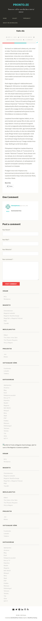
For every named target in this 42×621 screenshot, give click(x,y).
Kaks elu (20, 30)
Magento (6, 405)
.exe (5, 354)
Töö (5, 433)
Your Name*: (6, 230)
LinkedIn (6, 371)
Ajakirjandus (7, 385)
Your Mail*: (5, 240)
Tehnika (6, 431)
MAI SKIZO (7, 408)
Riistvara (6, 423)
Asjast (14, 18)
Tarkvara (6, 428)
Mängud (6, 410)
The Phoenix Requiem (10, 340)
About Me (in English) (9, 22)
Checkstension (8, 310)
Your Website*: (7, 249)
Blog (5, 390)
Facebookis (7, 368)
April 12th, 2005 (24, 205)
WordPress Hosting (32, 617)
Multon (6, 357)
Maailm (6, 403)
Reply (7, 211)
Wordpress (7, 299)
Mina (5, 413)
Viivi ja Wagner (8, 342)
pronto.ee (21, 5)
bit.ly (5, 296)
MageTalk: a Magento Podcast (13, 318)
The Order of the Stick (10, 337)
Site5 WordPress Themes (17, 617)
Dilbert (6, 335)
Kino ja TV (7, 398)
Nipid (5, 415)
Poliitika (6, 420)
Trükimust (25, 18)
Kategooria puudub (14, 39)
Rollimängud (7, 426)
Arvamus (6, 387)
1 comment (29, 39)
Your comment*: (7, 259)
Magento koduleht (9, 313)
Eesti (5, 393)
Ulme (5, 436)
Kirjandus (6, 400)
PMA (5, 321)
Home (4, 18)
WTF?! (6, 438)
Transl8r (6, 323)
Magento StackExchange (11, 316)
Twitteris (6, 373)
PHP (5, 418)
